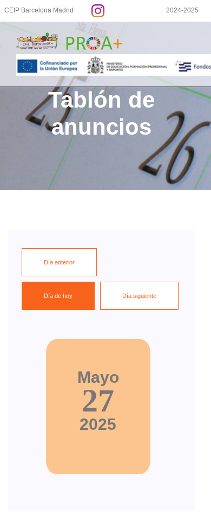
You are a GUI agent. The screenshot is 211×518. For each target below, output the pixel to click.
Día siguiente (139, 296)
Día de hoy (58, 296)
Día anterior (59, 262)
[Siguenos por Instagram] (97, 10)
